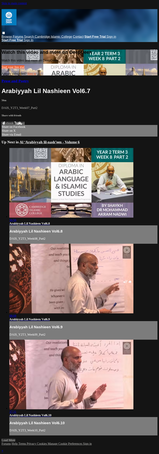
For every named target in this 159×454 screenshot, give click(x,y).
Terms (22, 443)
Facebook (8, 123)
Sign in (111, 36)
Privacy (32, 443)
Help (15, 443)
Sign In (28, 40)
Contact (78, 36)
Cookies (42, 443)
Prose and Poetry (15, 81)
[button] (3, 33)
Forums (18, 36)
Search (29, 36)
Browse (7, 36)
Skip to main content (14, 3)
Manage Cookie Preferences (65, 443)
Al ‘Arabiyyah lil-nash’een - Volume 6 (50, 142)
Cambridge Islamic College (53, 36)
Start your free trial (13, 67)
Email (21, 123)
